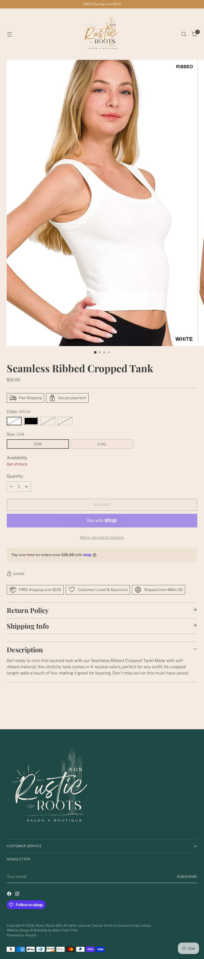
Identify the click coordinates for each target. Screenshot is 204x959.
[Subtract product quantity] (11, 487)
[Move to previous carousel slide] (181, 712)
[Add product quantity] (26, 487)
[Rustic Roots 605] (102, 34)
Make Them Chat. (65, 930)
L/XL (102, 444)
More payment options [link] (102, 537)
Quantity (15, 476)
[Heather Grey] (64, 421)
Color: (19, 411)
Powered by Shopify (22, 935)
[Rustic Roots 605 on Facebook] (10, 894)
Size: (15, 434)
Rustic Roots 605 (49, 925)
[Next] (138, 4)
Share (19, 574)
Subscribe (187, 877)
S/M (38, 444)
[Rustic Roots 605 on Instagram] (18, 894)
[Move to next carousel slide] (193, 712)
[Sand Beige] (48, 421)
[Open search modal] (184, 34)
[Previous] (65, 4)
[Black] (31, 421)
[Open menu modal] (9, 34)
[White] (14, 421)
